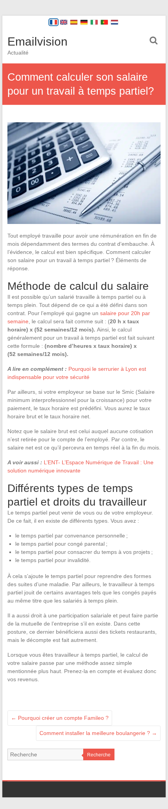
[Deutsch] (84, 22)
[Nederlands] (114, 22)
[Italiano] (94, 22)
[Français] (53, 22)
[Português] (104, 22)
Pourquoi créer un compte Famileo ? (60, 718)
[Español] (74, 22)
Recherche (99, 755)
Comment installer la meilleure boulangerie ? (98, 733)
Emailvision (37, 41)
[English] (64, 22)
